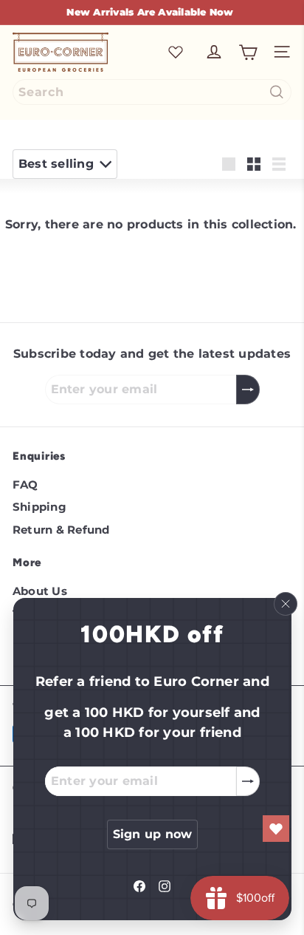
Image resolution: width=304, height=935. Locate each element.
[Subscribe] (247, 781)
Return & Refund (61, 530)
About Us (40, 591)
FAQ (25, 484)
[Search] (276, 92)
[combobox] (152, 92)
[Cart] (248, 52)
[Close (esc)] (285, 604)
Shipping (39, 507)
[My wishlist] (175, 52)
